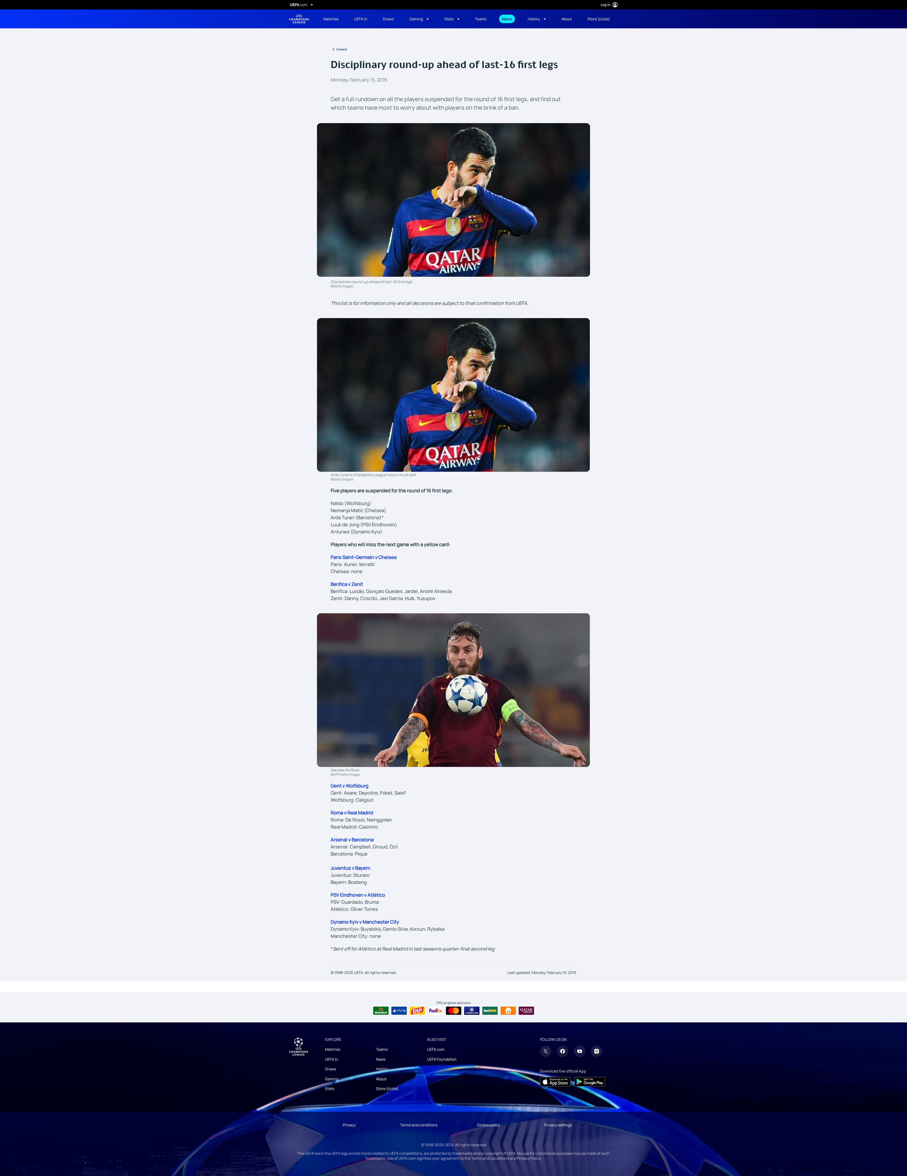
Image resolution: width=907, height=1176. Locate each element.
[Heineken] (381, 1011)
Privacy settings (558, 1125)
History (382, 1069)
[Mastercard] (453, 1011)
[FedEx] (435, 1011)
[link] (331, 18)
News (380, 1059)
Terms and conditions (418, 1125)
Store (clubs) (387, 1088)
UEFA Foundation (442, 1059)
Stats (329, 1088)
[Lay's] (417, 1011)
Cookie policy (488, 1125)
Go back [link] (341, 49)
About (381, 1078)
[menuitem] (332, 18)
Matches (332, 1049)
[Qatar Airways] (526, 1011)
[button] (419, 18)
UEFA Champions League (299, 18)
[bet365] (490, 1011)
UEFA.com (436, 1049)
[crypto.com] (471, 1011)
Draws (330, 1069)
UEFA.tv (331, 1059)
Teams (382, 1049)
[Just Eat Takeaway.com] (508, 1011)
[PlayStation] (399, 1011)
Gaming (331, 1078)
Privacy (349, 1125)
